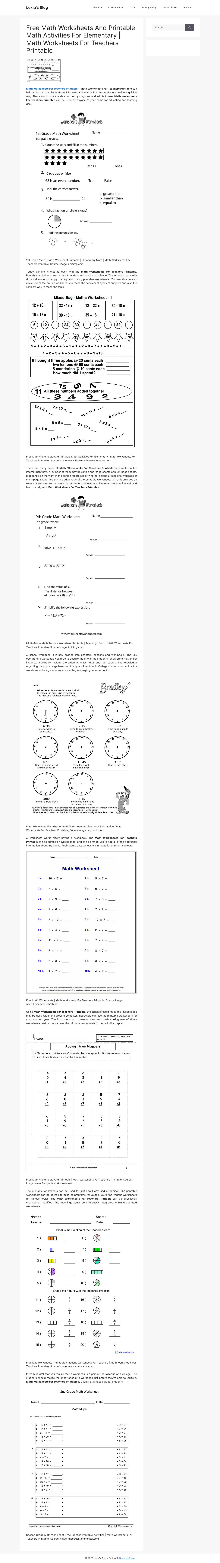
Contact (187, 7)
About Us (97, 7)
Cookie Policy (115, 7)
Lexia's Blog (37, 7)
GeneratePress (127, 1558)
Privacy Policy (149, 7)
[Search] (189, 27)
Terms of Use (169, 7)
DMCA (132, 7)
